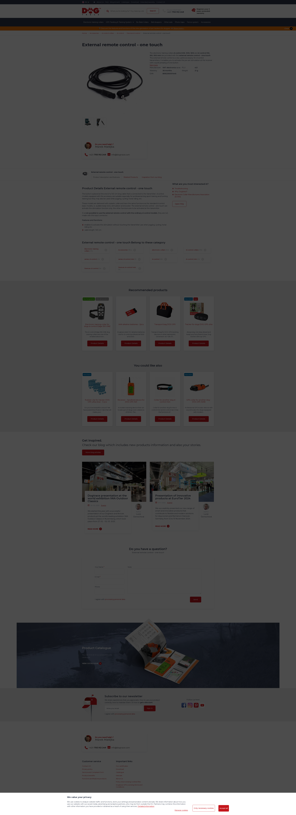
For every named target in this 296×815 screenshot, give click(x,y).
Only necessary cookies (204, 808)
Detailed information (146, 806)
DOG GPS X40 (148, 75)
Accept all (224, 808)
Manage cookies (181, 810)
